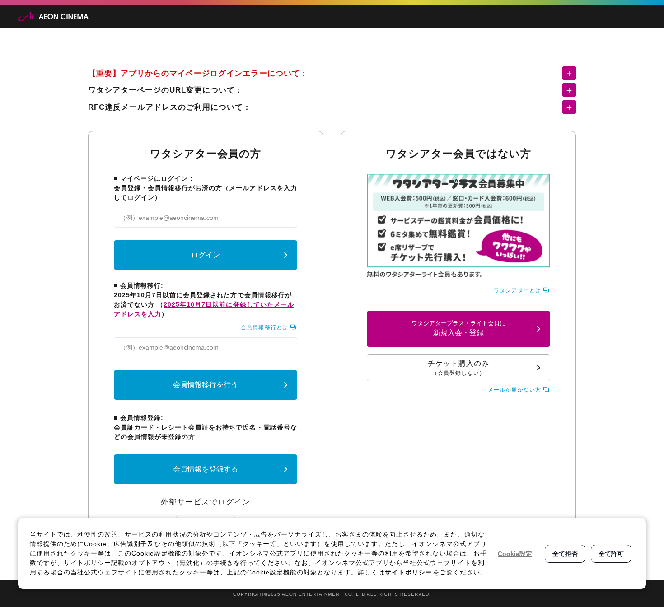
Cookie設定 (515, 553)
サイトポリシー (408, 572)
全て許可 (611, 553)
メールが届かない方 (514, 390)
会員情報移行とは (264, 327)
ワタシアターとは (517, 290)
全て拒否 (565, 553)
